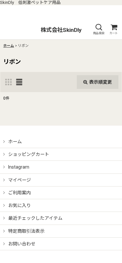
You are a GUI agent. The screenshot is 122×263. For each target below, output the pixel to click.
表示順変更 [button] (100, 82)
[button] (98, 29)
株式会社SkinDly (61, 30)
